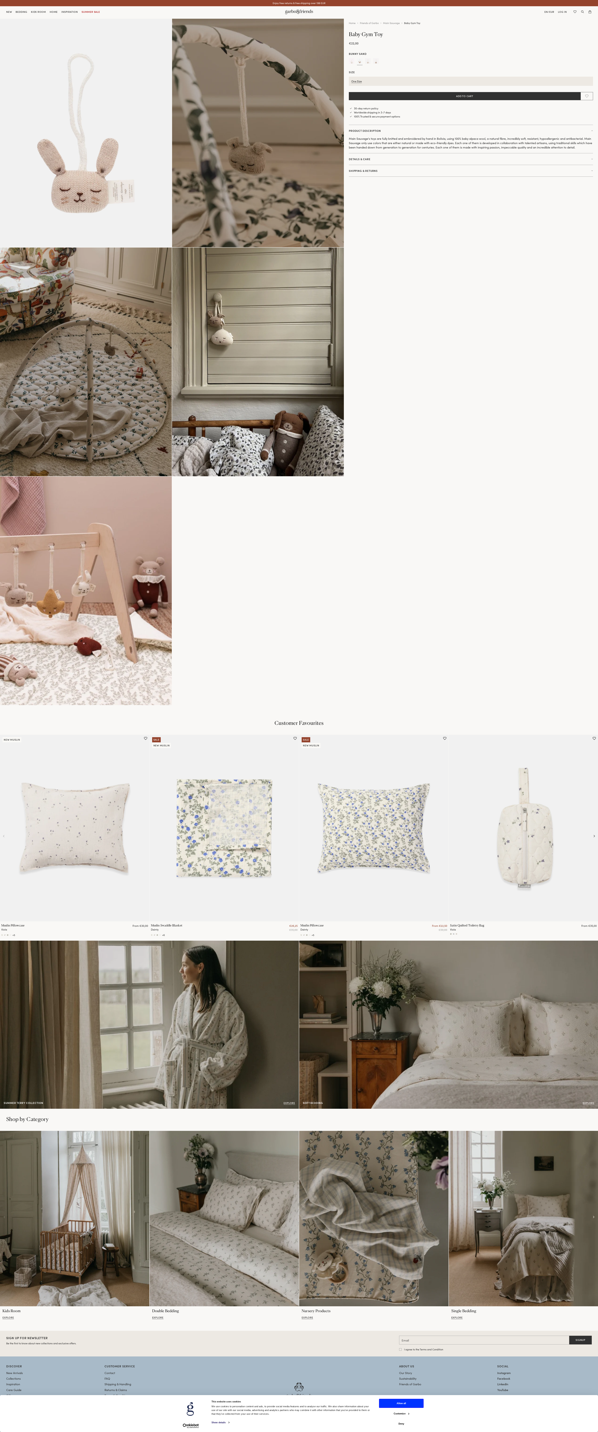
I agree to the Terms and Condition (423, 1349)
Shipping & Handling (117, 1384)
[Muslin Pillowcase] (74, 828)
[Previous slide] (4, 836)
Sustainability (407, 1378)
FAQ (107, 1378)
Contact (109, 1373)
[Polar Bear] (368, 61)
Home (352, 23)
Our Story (405, 1373)
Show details (218, 1422)
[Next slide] (594, 836)
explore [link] (8, 1317)
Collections (13, 1378)
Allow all (401, 1403)
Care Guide (13, 1390)
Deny (401, 1423)
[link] (74, 1218)
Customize (400, 1413)
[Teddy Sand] (376, 61)
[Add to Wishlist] (587, 96)
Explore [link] (5, 943)
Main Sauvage (391, 23)
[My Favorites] (575, 12)
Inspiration (13, 1384)
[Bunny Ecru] (351, 61)
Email (405, 1340)
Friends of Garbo (369, 23)
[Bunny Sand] (360, 61)
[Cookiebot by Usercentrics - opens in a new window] (190, 1426)
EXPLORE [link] (305, 943)
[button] (582, 12)
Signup (580, 1339)
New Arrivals (14, 1373)
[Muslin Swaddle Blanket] (224, 828)
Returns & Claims (115, 1390)
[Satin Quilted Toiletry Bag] (450, 934)
